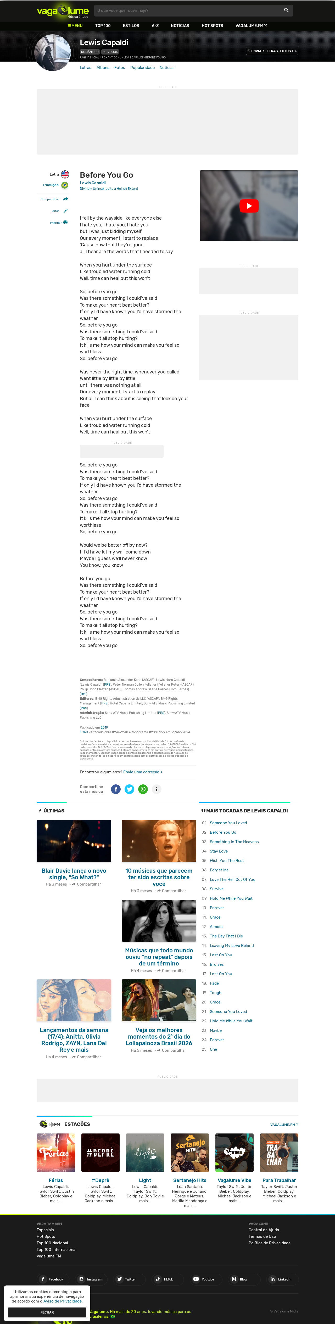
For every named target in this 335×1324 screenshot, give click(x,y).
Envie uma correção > (142, 772)
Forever (217, 907)
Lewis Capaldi (104, 42)
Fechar (47, 1312)
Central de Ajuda (264, 1230)
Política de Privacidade (270, 1243)
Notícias (180, 25)
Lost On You (221, 955)
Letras (85, 67)
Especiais (45, 1230)
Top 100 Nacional (52, 1243)
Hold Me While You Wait (231, 898)
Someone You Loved (228, 823)
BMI (83, 694)
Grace (215, 917)
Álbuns (103, 67)
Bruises (217, 964)
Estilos (131, 25)
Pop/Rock (110, 52)
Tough (215, 992)
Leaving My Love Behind (232, 945)
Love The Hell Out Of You (232, 879)
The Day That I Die (226, 936)
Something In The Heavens (234, 841)
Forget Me (219, 870)
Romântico (90, 52)
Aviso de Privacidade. (63, 1301)
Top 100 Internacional (56, 1249)
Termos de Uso (262, 1236)
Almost (216, 926)
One (213, 1049)
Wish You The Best (227, 860)
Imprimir (56, 223)
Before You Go (223, 832)
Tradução (51, 185)
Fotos (119, 67)
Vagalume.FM (249, 25)
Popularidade (142, 67)
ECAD (84, 732)
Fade (214, 983)
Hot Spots (212, 25)
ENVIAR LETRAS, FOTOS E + (274, 51)
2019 (104, 727)
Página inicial (89, 57)
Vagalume (63, 10)
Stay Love (219, 851)
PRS (107, 684)
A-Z (155, 25)
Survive (217, 889)
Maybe (216, 1030)
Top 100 (103, 25)
